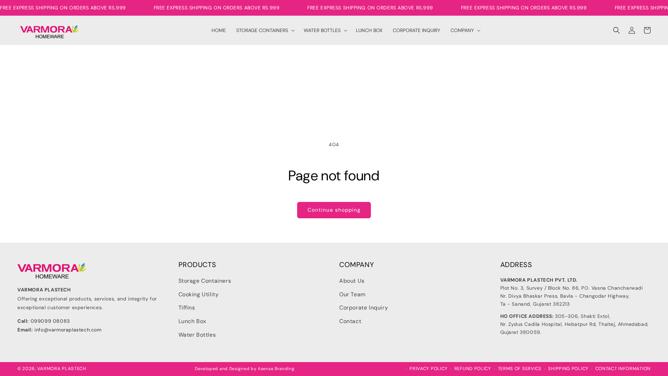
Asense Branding (276, 368)
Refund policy (472, 368)
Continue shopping (334, 209)
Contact (350, 321)
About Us (352, 280)
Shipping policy (568, 368)
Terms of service (520, 368)
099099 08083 (50, 321)
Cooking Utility (198, 294)
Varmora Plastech (61, 368)
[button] (265, 30)
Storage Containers (204, 280)
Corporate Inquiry (363, 307)
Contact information (623, 368)
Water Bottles (197, 334)
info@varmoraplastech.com (67, 330)
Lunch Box (192, 321)
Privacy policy (428, 368)
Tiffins (186, 307)
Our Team (352, 294)
